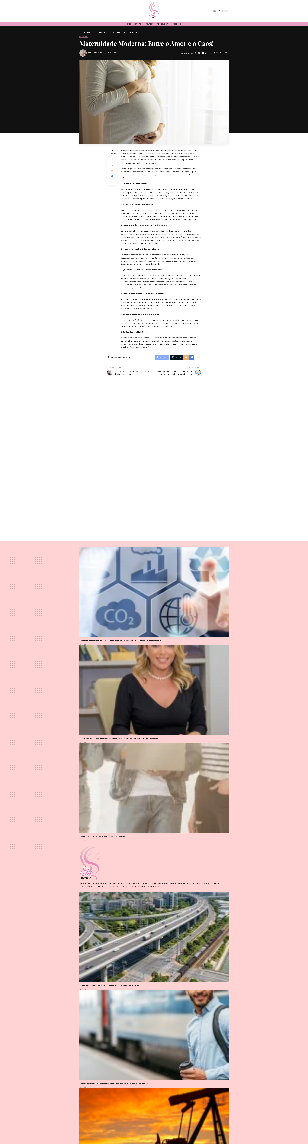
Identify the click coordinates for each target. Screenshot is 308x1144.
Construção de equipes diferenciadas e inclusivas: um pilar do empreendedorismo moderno (118, 739)
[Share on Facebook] (195, 53)
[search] (214, 11)
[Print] (206, 53)
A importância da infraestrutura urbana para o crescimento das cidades (109, 985)
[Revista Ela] (154, 11)
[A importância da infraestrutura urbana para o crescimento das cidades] (154, 937)
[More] (210, 53)
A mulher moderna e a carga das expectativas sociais (102, 837)
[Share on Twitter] (199, 53)
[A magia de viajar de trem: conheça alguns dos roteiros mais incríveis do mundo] (154, 1035)
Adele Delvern (97, 53)
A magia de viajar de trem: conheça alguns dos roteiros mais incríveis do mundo (113, 1084)
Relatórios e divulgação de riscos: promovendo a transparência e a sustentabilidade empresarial (120, 641)
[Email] (202, 53)
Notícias (83, 37)
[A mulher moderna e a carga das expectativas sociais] (154, 788)
